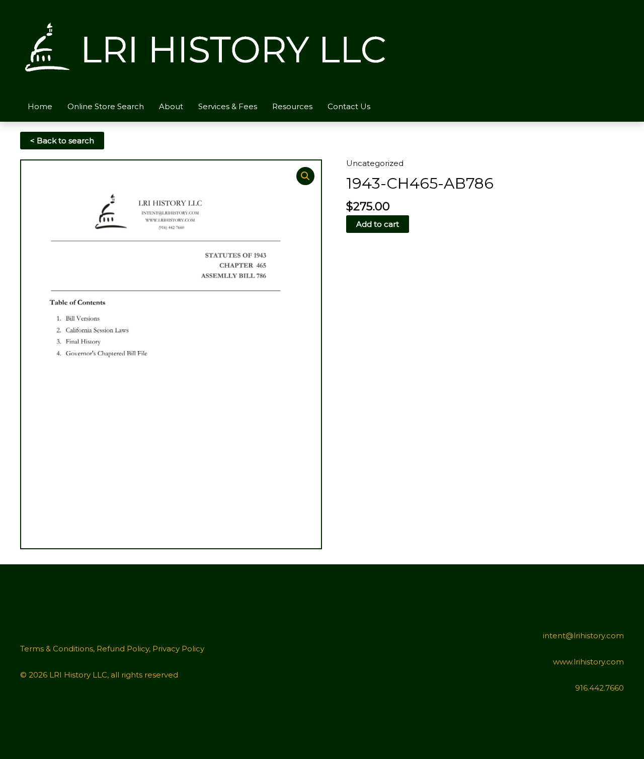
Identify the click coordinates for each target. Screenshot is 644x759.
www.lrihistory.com (588, 661)
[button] (305, 176)
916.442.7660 (599, 688)
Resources (292, 106)
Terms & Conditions (56, 648)
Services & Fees (227, 106)
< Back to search (62, 140)
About (171, 106)
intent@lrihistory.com (583, 635)
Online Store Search (105, 106)
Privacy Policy (178, 648)
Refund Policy (123, 648)
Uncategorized (375, 163)
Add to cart (377, 224)
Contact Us (349, 106)
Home (40, 106)
